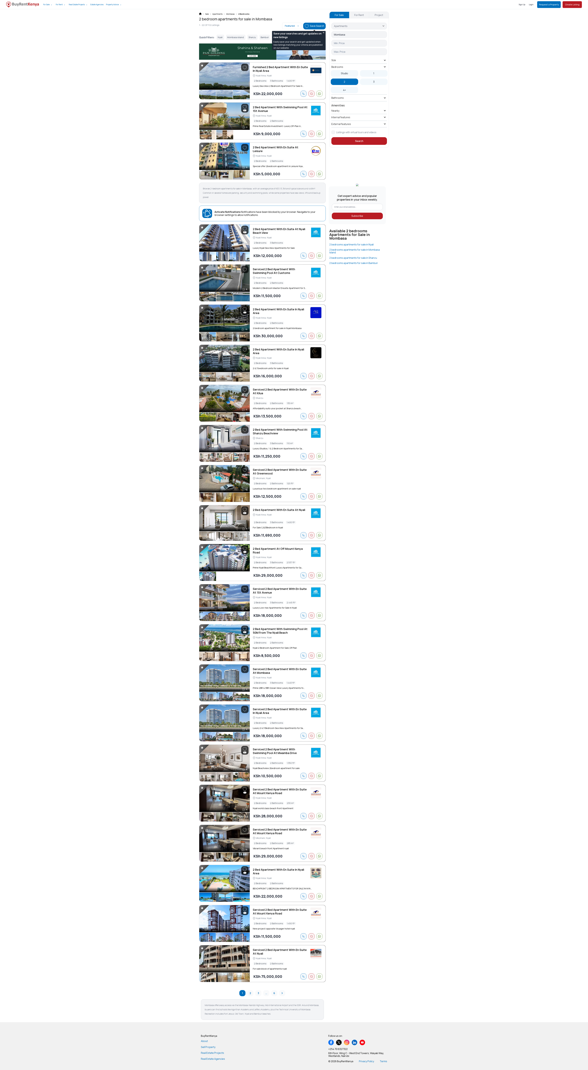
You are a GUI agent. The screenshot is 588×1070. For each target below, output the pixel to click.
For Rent (59, 4)
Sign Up (522, 4)
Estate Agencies (97, 4)
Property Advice (112, 4)
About (204, 1041)
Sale (207, 14)
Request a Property (549, 4)
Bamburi (265, 37)
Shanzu (252, 37)
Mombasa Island (235, 37)
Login (531, 4)
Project (379, 15)
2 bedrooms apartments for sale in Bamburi (353, 263)
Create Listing (572, 4)
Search (359, 141)
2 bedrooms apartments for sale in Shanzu (353, 258)
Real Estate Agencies (213, 1058)
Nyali (220, 37)
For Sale (46, 4)
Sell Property (208, 1047)
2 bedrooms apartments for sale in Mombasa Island (354, 251)
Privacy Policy (366, 1061)
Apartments (217, 14)
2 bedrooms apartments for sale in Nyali (351, 244)
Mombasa (230, 14)
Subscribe (357, 216)
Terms (383, 1061)
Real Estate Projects (77, 4)
